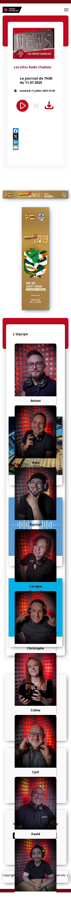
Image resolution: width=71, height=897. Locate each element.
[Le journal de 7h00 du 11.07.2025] (35, 43)
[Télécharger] (49, 105)
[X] (35, 136)
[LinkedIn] (35, 142)
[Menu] (66, 10)
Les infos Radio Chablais (32, 67)
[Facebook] (35, 131)
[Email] (35, 147)
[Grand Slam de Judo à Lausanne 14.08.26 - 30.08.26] (35, 195)
